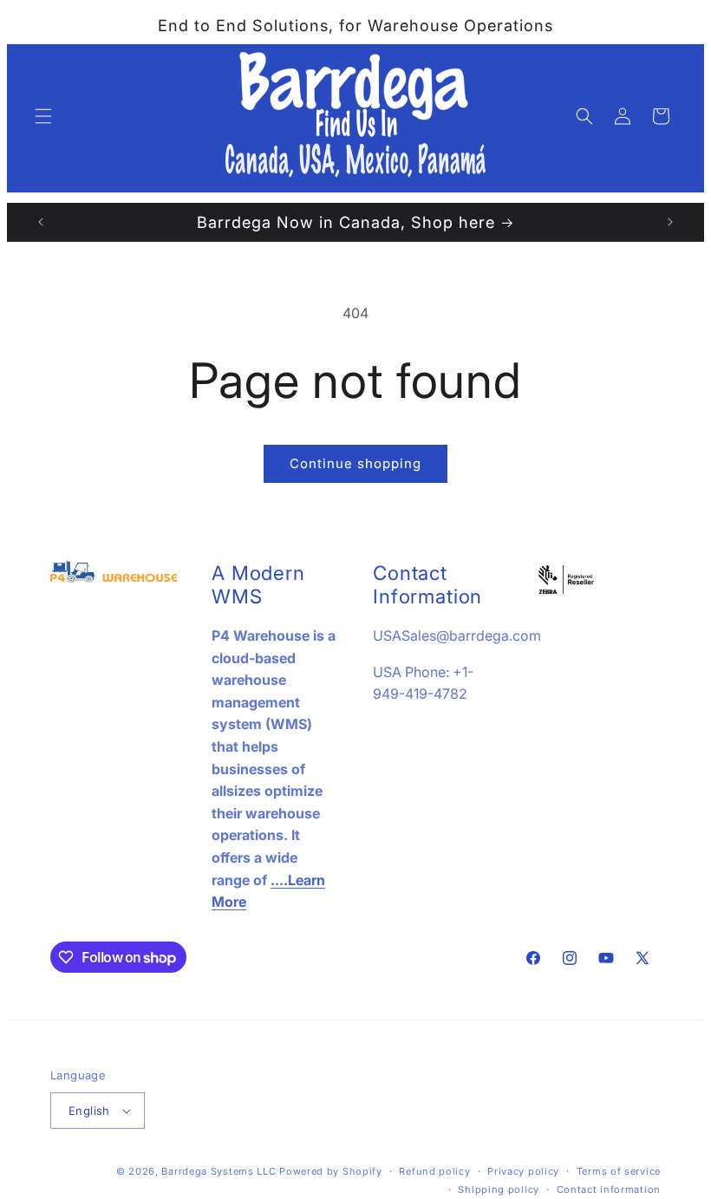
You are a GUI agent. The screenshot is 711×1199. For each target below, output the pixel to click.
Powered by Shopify (330, 1171)
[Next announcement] (670, 222)
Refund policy (434, 1171)
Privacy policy (523, 1171)
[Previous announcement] (41, 222)
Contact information (609, 1189)
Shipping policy (498, 1189)
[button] (43, 116)
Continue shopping (355, 463)
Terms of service (619, 1171)
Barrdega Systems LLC (218, 1171)
